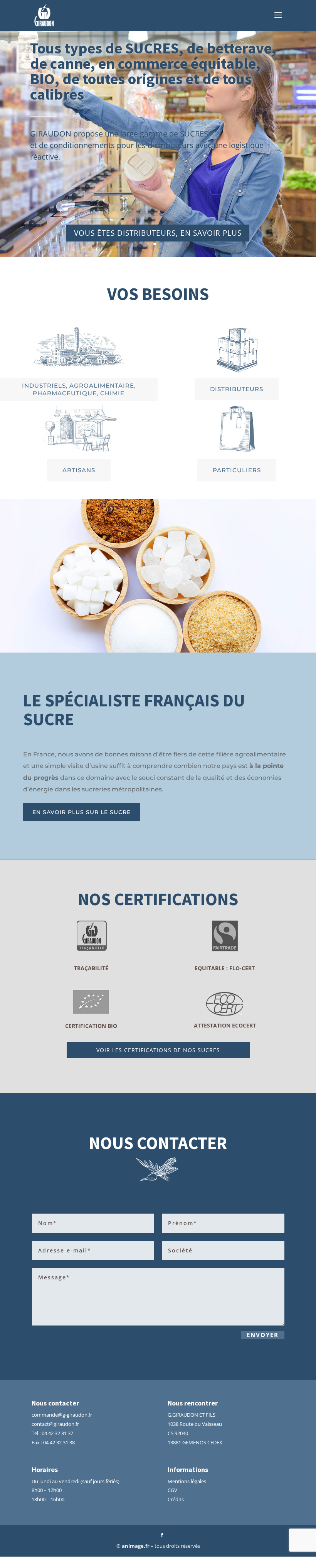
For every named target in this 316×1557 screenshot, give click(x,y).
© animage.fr (133, 1545)
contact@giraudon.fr (55, 1423)
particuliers (237, 470)
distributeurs (236, 389)
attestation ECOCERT (225, 1025)
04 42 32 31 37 (57, 1433)
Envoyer (263, 1335)
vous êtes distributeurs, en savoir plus (158, 233)
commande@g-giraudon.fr (62, 1414)
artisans (78, 470)
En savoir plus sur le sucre (81, 812)
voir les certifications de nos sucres (158, 1050)
